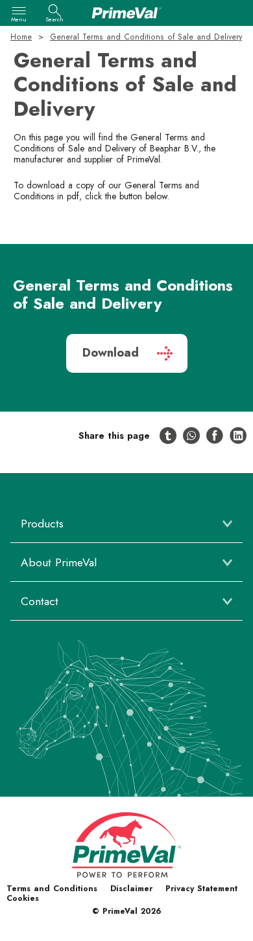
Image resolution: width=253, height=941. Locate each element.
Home (21, 37)
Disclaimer (131, 888)
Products (42, 523)
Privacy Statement (201, 888)
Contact (39, 601)
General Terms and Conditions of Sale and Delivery (146, 37)
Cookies (22, 898)
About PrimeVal (59, 562)
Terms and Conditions (51, 888)
